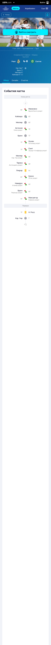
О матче (24, 80)
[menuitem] (16, 8)
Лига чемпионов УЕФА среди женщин (5, 8)
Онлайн (15, 80)
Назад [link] (7, 15)
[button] (44, 8)
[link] (15, 8)
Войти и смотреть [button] (27, 32)
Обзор (6, 80)
